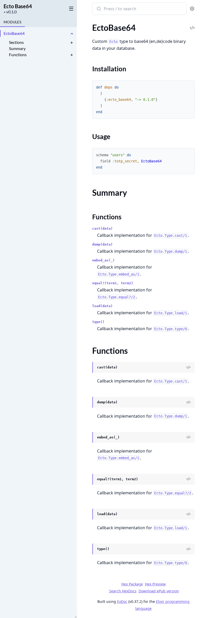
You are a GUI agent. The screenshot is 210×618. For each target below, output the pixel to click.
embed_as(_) (103, 260)
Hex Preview (155, 584)
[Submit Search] (98, 9)
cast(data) (102, 228)
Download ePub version (159, 590)
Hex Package (132, 584)
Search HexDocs (122, 591)
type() (98, 322)
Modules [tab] (12, 22)
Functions (18, 54)
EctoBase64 (14, 33)
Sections (16, 42)
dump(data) (102, 244)
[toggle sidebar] (70, 8)
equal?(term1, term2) (112, 283)
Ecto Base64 (18, 6)
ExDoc (122, 601)
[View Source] (188, 367)
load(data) (102, 306)
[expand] (71, 34)
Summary (17, 48)
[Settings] (192, 9)
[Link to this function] (87, 368)
